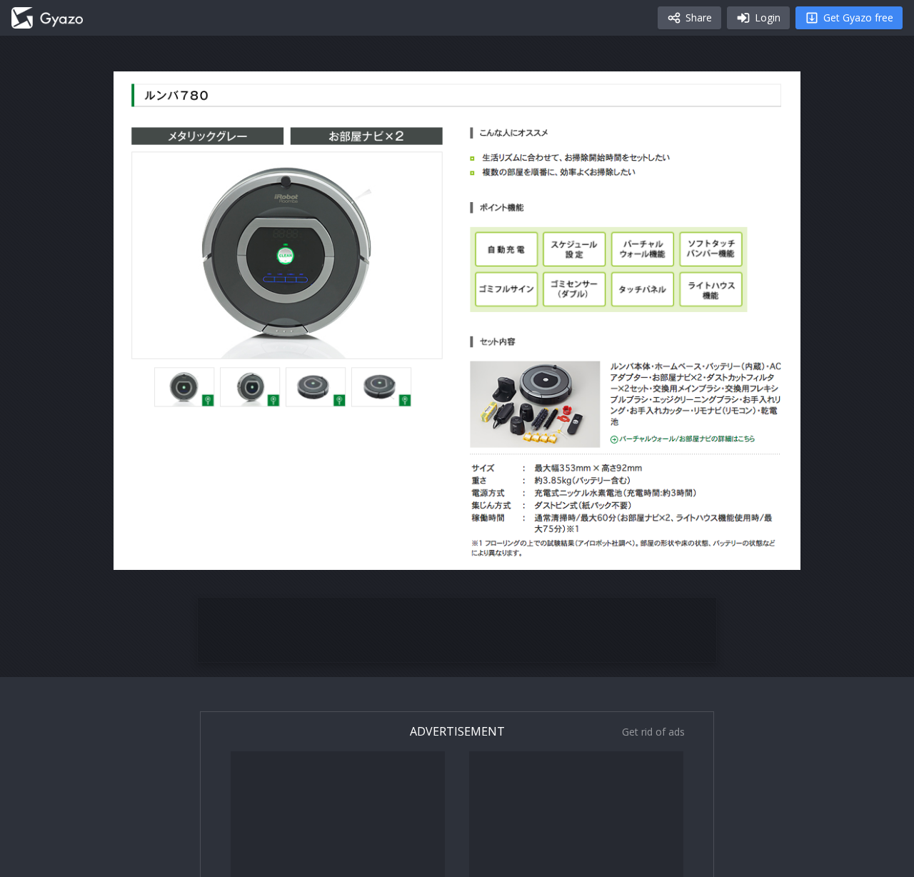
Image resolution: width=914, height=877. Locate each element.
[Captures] (47, 18)
